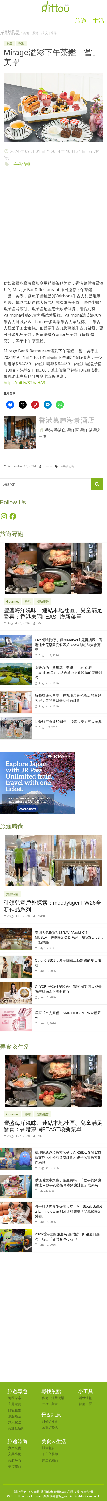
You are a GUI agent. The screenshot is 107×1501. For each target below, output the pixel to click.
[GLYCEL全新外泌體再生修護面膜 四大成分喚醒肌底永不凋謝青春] (16, 984)
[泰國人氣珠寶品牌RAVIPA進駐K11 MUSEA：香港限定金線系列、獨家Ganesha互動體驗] (16, 930)
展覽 (35, 33)
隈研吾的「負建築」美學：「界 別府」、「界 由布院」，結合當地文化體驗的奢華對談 (68, 672)
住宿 (45, 1404)
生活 (98, 20)
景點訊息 (10, 32)
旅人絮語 (14, 1422)
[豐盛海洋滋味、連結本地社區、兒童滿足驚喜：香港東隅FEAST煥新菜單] (53, 545)
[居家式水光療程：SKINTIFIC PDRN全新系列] (16, 1010)
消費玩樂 (57, 1398)
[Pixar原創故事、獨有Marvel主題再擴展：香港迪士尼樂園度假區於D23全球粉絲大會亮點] (16, 637)
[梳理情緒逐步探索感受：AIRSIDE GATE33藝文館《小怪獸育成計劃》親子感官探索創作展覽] (16, 1150)
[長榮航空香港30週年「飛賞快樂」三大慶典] (16, 719)
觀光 (45, 1398)
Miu (40, 623)
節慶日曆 (85, 1404)
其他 (26, 33)
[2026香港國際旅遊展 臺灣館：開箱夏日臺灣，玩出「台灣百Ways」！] (16, 1232)
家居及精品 (50, 1460)
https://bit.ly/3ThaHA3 (24, 382)
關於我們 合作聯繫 (27, 1492)
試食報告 (48, 1448)
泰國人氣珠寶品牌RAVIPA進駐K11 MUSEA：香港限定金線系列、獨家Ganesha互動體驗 (69, 937)
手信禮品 (14, 1466)
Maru (41, 916)
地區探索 (14, 1398)
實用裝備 (12, 894)
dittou (48, 466)
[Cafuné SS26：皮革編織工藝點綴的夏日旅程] (16, 958)
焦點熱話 (14, 1416)
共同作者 (47, 1492)
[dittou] (55, 3)
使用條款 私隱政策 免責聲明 (73, 1492)
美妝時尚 (14, 1460)
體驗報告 (43, 601)
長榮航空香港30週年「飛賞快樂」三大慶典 (68, 722)
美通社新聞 (16, 1428)
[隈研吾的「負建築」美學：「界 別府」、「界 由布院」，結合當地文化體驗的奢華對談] (16, 665)
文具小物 (14, 1454)
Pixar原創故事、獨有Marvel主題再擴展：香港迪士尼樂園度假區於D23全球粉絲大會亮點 (68, 645)
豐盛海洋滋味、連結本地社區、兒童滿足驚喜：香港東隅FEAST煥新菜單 (53, 613)
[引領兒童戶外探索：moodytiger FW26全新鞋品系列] (53, 837)
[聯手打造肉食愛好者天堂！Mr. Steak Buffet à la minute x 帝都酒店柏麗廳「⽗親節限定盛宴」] (16, 1204)
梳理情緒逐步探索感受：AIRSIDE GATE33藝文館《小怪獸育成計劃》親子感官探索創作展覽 (68, 1157)
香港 (21, 43)
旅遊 (81, 20)
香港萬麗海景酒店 (66, 420)
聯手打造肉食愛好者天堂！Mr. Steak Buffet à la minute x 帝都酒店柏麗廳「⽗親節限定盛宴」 (68, 1211)
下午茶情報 (20, 164)
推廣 (44, 33)
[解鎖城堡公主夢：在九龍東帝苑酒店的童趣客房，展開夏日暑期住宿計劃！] (16, 693)
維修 (54, 33)
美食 (54, 1404)
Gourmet (12, 601)
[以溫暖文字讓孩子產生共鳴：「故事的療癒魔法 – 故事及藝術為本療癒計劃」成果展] (16, 1178)
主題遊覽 (14, 1404)
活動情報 (85, 1398)
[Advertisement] (53, 225)
